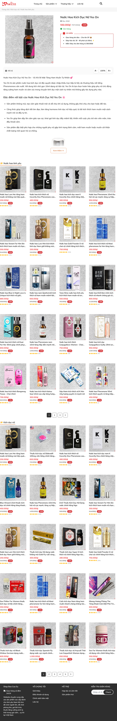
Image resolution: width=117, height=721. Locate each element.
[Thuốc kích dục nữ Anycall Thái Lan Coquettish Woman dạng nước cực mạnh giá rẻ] (72, 635)
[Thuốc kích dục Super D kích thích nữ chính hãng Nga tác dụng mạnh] (72, 537)
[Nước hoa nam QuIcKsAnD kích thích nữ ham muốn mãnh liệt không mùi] (43, 278)
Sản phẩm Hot (68, 694)
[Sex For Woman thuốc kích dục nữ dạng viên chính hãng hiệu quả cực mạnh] (102, 635)
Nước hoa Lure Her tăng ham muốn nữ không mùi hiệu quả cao (12, 197)
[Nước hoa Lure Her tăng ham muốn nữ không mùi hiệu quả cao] (13, 179)
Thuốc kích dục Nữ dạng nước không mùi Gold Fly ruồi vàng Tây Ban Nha (42, 554)
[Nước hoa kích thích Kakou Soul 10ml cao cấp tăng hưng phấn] (43, 376)
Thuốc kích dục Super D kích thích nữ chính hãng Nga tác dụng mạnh (71, 554)
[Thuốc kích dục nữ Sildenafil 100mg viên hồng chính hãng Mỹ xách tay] (43, 438)
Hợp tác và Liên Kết (69, 691)
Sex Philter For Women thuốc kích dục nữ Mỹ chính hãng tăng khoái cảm (12, 604)
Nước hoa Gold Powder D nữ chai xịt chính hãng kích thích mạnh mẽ (71, 246)
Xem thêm (57, 150)
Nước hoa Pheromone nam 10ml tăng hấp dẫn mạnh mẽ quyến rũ (42, 344)
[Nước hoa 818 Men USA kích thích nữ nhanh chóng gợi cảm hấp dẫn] (102, 278)
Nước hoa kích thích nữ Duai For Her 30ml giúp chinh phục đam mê (12, 344)
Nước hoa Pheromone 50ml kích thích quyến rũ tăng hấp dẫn (101, 394)
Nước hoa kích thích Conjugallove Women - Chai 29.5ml (71, 344)
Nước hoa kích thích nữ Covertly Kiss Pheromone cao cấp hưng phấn (42, 197)
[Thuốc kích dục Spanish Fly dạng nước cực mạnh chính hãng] (43, 635)
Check (108, 692)
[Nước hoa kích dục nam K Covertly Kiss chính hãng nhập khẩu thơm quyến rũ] (72, 179)
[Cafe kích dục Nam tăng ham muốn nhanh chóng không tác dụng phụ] (72, 586)
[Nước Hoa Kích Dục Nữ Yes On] (29, 39)
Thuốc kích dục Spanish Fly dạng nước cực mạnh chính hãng (41, 653)
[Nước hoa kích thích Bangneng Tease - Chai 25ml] (13, 376)
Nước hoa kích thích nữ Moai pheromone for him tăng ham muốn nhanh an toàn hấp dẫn (101, 246)
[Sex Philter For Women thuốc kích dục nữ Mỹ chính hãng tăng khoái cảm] (13, 586)
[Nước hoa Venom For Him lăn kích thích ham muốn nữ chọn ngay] (13, 229)
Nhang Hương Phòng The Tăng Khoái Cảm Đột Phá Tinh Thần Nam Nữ (102, 604)
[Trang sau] (65, 415)
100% (102, 71)
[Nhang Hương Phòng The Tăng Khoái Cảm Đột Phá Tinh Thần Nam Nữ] (102, 586)
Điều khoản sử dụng (41, 694)
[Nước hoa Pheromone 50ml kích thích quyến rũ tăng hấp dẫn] (102, 376)
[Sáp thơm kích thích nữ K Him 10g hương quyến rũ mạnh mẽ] (72, 376)
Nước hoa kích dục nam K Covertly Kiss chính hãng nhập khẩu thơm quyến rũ (72, 197)
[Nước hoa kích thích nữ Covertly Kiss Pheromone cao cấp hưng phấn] (43, 179)
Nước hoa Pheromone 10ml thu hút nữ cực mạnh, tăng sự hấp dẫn (102, 197)
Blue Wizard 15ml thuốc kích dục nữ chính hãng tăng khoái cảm (12, 505)
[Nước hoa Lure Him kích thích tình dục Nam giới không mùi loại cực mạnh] (43, 229)
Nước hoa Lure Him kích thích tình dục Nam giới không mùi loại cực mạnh (42, 246)
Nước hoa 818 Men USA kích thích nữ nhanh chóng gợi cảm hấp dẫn (101, 295)
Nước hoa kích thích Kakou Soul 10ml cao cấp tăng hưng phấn (42, 394)
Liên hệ (35, 702)
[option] (29, 39)
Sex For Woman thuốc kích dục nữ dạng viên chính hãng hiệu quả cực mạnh (102, 653)
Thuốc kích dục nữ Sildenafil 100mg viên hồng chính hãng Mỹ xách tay (42, 456)
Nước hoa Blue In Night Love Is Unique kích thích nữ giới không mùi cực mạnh (13, 295)
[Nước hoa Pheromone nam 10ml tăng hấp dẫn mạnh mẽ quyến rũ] (43, 327)
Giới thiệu (36, 691)
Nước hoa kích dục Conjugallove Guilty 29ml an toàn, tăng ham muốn (101, 344)
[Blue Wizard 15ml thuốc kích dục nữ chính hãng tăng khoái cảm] (13, 488)
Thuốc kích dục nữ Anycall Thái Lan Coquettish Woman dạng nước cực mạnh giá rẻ (72, 653)
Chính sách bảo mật (41, 698)
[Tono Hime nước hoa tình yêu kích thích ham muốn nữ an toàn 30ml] (72, 278)
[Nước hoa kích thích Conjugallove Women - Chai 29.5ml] (72, 327)
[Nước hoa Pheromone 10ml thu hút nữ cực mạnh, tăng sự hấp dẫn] (102, 179)
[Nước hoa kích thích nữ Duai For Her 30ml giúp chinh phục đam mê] (13, 327)
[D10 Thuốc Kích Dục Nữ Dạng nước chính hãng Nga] (72, 488)
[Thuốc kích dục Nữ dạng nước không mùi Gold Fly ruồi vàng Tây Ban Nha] (43, 537)
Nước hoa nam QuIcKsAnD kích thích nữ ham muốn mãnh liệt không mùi (43, 295)
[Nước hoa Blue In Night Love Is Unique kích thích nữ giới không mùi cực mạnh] (13, 278)
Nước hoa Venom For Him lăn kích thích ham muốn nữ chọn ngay (12, 246)
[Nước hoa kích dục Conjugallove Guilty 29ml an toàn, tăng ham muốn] (102, 327)
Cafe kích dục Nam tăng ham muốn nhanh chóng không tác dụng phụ (71, 604)
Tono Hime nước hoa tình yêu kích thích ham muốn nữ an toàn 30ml (71, 295)
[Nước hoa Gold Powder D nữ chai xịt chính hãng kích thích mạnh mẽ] (72, 229)
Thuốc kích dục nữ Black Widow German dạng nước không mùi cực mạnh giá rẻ (11, 653)
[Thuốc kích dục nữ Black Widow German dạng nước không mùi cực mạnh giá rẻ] (13, 635)
